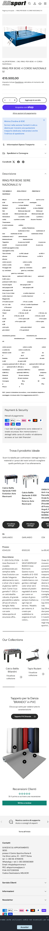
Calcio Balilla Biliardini (12, 670)
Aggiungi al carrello (33, 100)
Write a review (24, 803)
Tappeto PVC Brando (22, 716)
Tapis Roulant (34, 668)
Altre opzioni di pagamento (24, 113)
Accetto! (25, 927)
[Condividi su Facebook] (18, 162)
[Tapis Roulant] (34, 655)
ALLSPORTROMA (8, 61)
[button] (40, 3)
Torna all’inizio (24, 832)
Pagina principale (8, 11)
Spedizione (19, 82)
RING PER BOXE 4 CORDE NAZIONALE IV (29, 11)
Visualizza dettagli (11, 525)
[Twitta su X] (13, 162)
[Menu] (45, 3)
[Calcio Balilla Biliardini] (12, 655)
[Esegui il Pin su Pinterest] (23, 162)
